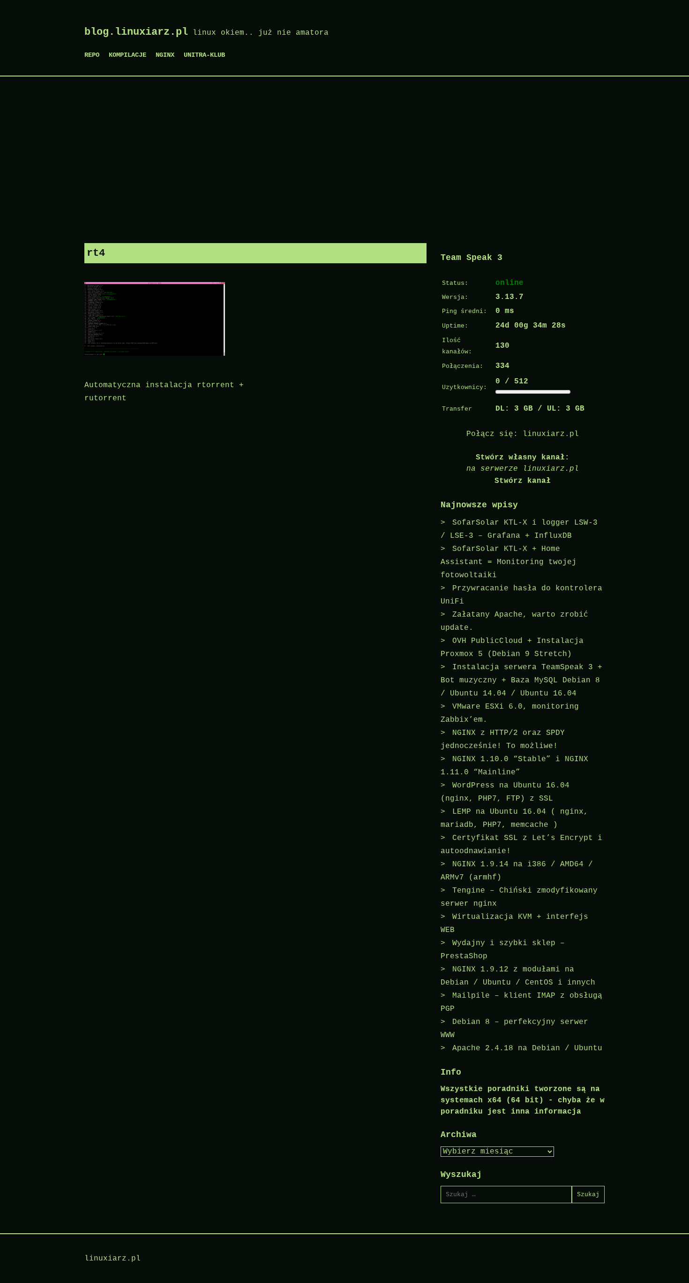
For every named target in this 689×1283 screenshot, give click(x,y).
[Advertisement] (344, 156)
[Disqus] (255, 533)
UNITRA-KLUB (204, 55)
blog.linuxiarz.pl (136, 32)
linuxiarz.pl (551, 434)
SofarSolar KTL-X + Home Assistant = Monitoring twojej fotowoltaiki (509, 562)
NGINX (165, 55)
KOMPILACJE (127, 55)
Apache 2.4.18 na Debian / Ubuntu (527, 1048)
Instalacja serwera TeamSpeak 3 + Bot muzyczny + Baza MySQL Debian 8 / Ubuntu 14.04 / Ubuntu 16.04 (521, 680)
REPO (91, 55)
